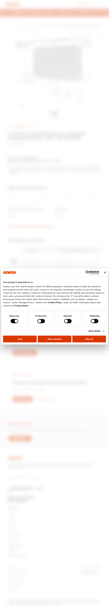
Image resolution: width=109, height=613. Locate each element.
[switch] (41, 321)
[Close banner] (105, 272)
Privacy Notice (21, 305)
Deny (20, 339)
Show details (94, 331)
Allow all (89, 339)
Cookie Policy (55, 302)
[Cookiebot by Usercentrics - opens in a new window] (87, 273)
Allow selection (54, 339)
